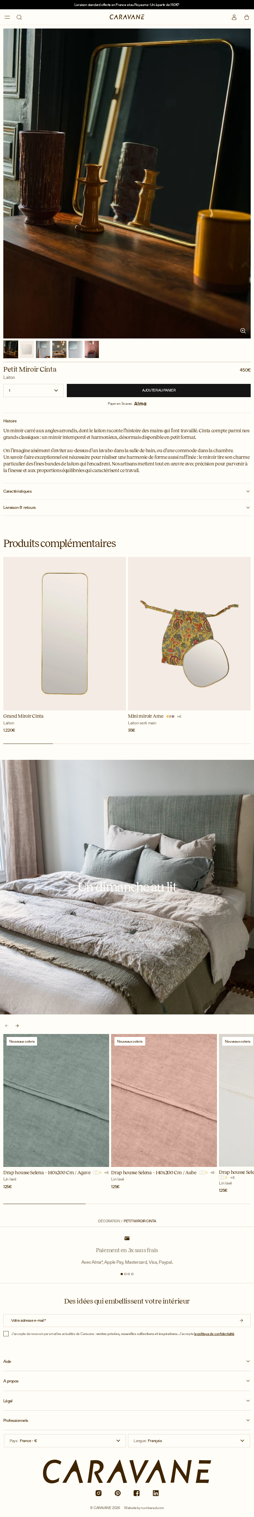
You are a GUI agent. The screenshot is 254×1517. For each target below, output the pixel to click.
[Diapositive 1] (122, 1274)
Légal (7, 1401)
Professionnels (15, 1420)
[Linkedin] (155, 1493)
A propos (11, 1381)
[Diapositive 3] (129, 1274)
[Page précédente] (6, 1025)
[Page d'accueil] (127, 17)
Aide (7, 1361)
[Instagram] (98, 1493)
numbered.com (152, 1507)
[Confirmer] (241, 1320)
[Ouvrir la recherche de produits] (19, 17)
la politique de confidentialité (214, 1333)
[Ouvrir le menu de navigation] (7, 17)
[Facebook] (136, 1493)
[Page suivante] (17, 1025)
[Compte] (234, 17)
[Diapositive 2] (125, 1274)
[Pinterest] (117, 1493)
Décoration (109, 1221)
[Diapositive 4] (132, 1274)
